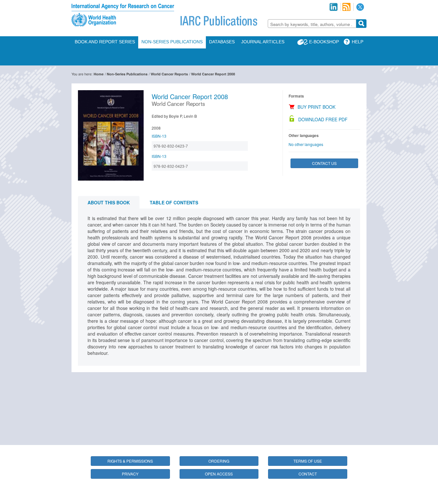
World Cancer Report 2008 (213, 74)
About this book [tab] (109, 202)
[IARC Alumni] (333, 7)
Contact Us (324, 163)
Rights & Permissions (130, 461)
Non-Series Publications (172, 41)
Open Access (219, 473)
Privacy (130, 473)
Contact (308, 473)
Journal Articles (262, 41)
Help (357, 41)
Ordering (218, 461)
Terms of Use (307, 461)
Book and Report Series (105, 41)
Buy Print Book (316, 107)
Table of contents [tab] (174, 202)
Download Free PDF (323, 119)
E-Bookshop (324, 41)
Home (99, 74)
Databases (222, 41)
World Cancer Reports (169, 74)
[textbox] (312, 24)
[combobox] (312, 23)
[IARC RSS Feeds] (346, 7)
